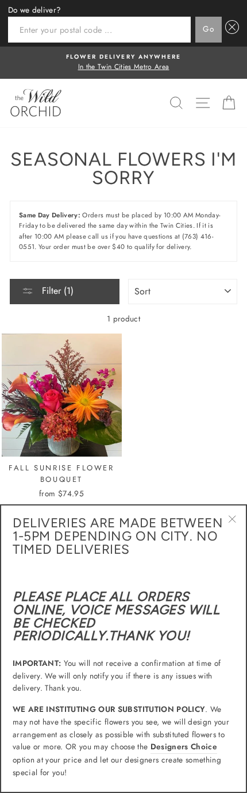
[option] (123, 62)
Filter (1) (56, 290)
